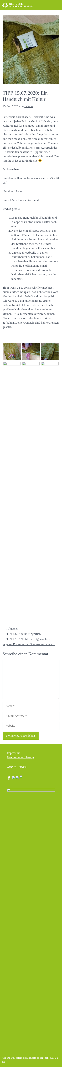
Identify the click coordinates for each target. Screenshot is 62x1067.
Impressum (13, 753)
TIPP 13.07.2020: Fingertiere (24, 633)
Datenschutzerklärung (20, 757)
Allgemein (13, 628)
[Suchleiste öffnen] (49, 5)
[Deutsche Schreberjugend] (17, 5)
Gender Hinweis (17, 766)
